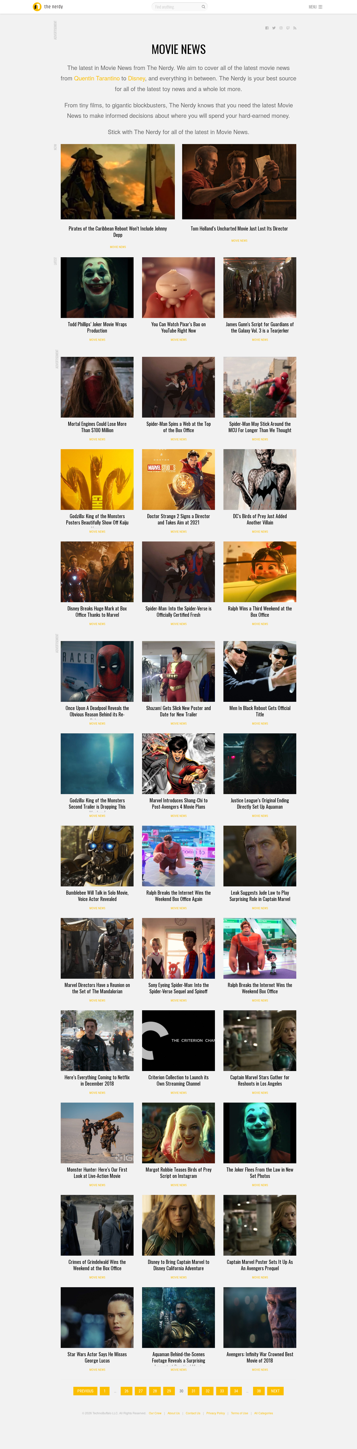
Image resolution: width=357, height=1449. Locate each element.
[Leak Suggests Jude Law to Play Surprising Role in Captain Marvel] (259, 856)
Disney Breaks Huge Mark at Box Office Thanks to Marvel (97, 611)
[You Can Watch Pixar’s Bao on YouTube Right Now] (178, 287)
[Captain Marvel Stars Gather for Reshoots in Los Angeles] (259, 1040)
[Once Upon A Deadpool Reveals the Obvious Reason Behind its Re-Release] (97, 671)
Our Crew (155, 1413)
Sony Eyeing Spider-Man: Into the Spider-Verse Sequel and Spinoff (178, 988)
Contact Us (193, 1413)
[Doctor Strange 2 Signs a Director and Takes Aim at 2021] (178, 479)
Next (275, 1391)
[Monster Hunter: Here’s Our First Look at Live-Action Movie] (97, 1133)
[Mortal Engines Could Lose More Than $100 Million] (97, 387)
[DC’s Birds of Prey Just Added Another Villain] (259, 479)
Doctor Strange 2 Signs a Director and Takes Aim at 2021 (178, 519)
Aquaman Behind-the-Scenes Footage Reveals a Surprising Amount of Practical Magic (178, 1360)
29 (169, 1391)
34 (236, 1391)
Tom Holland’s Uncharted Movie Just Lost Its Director (239, 228)
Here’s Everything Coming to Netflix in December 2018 (97, 1080)
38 (259, 1391)
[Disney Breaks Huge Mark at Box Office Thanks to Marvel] (97, 571)
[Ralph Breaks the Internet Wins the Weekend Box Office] (259, 948)
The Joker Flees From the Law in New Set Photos (259, 1172)
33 (222, 1391)
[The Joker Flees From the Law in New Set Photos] (259, 1133)
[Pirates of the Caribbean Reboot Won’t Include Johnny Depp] (118, 181)
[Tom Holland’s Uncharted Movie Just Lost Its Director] (239, 181)
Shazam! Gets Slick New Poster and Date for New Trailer (178, 711)
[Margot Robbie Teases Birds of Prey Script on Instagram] (178, 1133)
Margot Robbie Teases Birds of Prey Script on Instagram (179, 1172)
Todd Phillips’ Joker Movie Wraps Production (97, 327)
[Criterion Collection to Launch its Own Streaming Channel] (178, 1040)
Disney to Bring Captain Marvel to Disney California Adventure (178, 1265)
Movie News (118, 247)
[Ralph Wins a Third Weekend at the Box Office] (259, 571)
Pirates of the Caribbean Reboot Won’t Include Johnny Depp (118, 231)
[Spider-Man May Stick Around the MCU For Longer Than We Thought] (259, 387)
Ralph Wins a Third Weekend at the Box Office (260, 611)
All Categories (263, 1413)
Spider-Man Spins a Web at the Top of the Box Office (178, 427)
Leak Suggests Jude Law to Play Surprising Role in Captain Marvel (260, 895)
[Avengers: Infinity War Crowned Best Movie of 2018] (259, 1317)
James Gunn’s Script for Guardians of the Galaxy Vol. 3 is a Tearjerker (260, 327)
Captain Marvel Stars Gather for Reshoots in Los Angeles (259, 1080)
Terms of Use (239, 1413)
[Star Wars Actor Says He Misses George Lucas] (97, 1317)
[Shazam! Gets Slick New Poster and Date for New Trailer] (178, 671)
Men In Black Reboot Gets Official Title (260, 711)
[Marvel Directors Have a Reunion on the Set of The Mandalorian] (97, 948)
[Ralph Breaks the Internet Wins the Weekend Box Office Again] (178, 856)
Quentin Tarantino (97, 78)
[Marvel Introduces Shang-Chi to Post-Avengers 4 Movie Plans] (178, 763)
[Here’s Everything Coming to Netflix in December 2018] (97, 1040)
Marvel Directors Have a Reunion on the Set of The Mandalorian (97, 988)
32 (208, 1391)
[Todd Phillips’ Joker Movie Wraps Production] (97, 287)
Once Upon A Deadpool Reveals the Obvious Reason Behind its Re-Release (97, 714)
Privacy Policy (215, 1413)
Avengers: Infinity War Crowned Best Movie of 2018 (260, 1357)
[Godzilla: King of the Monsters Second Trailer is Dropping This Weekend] (97, 763)
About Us (174, 1413)
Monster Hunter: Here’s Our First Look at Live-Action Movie (97, 1172)
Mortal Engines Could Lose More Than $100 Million (97, 427)
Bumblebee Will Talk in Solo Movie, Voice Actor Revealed (97, 895)
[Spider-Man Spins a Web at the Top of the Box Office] (178, 387)
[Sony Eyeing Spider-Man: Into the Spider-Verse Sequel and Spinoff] (178, 948)
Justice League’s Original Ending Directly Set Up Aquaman (260, 803)
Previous (85, 1391)
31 (194, 1391)
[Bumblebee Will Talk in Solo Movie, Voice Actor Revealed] (97, 856)
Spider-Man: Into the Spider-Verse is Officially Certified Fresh (178, 611)
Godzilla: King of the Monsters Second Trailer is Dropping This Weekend (97, 806)
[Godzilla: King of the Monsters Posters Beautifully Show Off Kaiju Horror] (97, 479)
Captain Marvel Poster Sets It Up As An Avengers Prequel (260, 1265)
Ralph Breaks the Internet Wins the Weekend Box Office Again (178, 895)
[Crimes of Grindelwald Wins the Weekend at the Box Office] (97, 1225)
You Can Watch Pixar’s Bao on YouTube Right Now (178, 327)
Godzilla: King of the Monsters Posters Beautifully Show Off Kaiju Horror (97, 522)
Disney (136, 78)
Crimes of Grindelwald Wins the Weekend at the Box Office (97, 1265)
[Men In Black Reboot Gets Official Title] (259, 671)
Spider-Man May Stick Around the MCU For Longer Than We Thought (260, 427)
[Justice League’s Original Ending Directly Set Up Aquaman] (259, 763)
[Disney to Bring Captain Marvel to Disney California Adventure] (178, 1225)
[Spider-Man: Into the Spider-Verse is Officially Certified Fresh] (178, 571)
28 (155, 1391)
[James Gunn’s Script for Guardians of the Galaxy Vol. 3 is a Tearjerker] (259, 287)
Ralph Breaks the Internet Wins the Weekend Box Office (260, 988)
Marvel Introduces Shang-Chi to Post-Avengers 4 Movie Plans (179, 803)
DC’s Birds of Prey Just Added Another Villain (260, 519)
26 (126, 1391)
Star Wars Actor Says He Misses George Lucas (97, 1357)
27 (141, 1391)
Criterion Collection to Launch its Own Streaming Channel (178, 1080)
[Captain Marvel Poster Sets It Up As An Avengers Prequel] (259, 1225)
